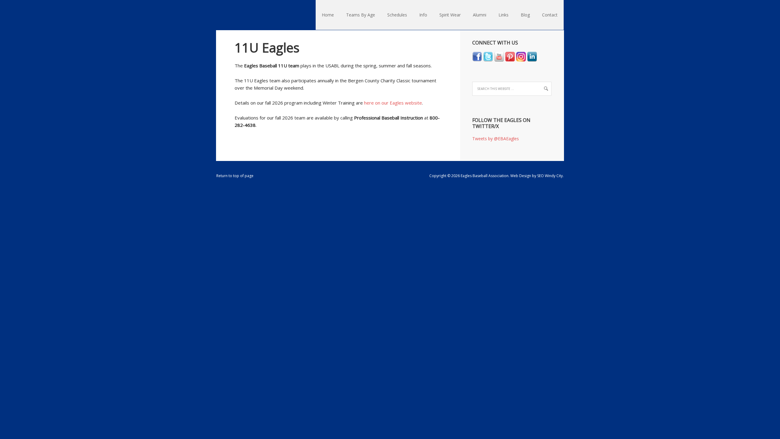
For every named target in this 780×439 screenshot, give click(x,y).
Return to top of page (235, 175)
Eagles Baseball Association (219, 15)
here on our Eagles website (393, 103)
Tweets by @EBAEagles (495, 138)
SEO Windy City (550, 175)
